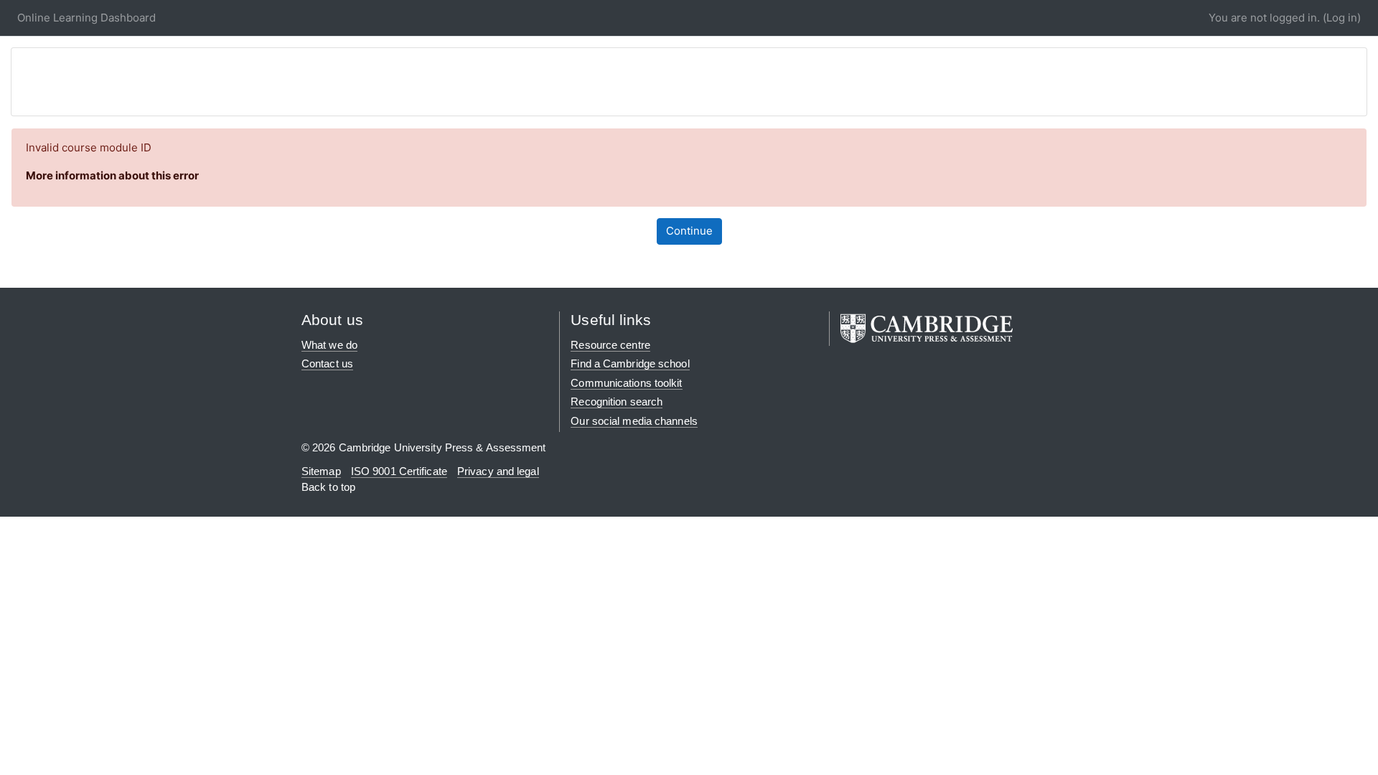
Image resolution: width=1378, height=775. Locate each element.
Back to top (328, 487)
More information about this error (112, 175)
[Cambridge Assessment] (926, 327)
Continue (689, 231)
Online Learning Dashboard (86, 17)
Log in (1341, 17)
